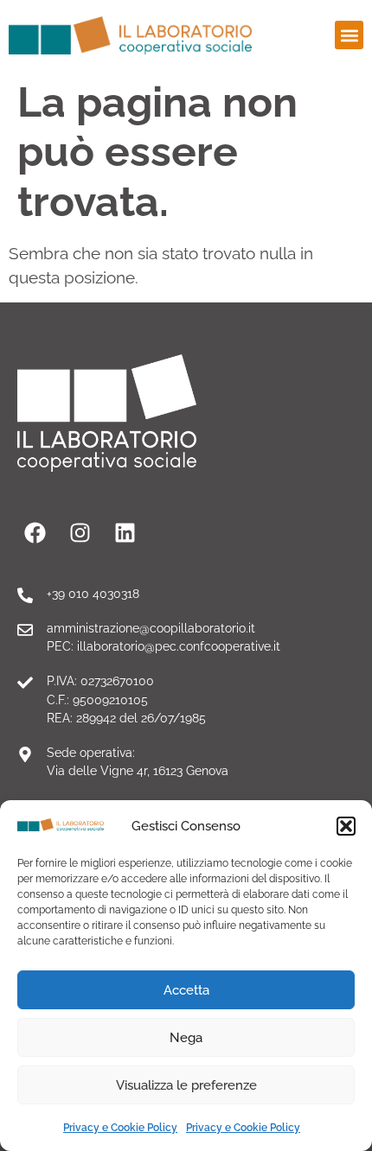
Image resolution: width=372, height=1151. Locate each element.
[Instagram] (79, 532)
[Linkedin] (124, 532)
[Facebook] (34, 532)
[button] (346, 826)
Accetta (186, 990)
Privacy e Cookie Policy (120, 1128)
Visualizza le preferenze (186, 1085)
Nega (186, 1038)
